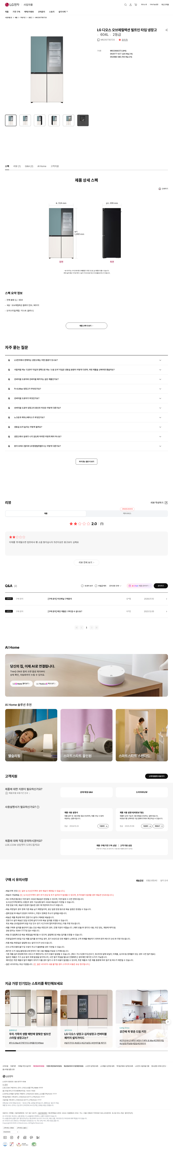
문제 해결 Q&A (86, 792)
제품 (7, 12)
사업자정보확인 (42, 1113)
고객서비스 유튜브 (8, 1128)
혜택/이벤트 (29, 12)
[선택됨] (10, 120)
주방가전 (22, 17)
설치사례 (62, 12)
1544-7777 (52, 1094)
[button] (125, 4)
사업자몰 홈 (8, 17)
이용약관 (13, 1066)
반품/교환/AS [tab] (151, 880)
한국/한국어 (6, 1132)
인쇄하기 (165, 189)
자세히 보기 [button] (38, 807)
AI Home (41, 166)
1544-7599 (30, 1091)
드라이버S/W (141, 792)
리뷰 (17, 166)
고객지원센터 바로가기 (156, 776)
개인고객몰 (165, 5)
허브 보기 (51, 684)
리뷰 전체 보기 (85, 562)
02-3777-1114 (20, 1082)
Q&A (29, 166)
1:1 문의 (5, 1085)
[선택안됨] (25, 120)
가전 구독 (16, 12)
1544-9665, (34, 1094)
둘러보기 (26, 684)
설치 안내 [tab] (164, 880)
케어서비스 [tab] (127, 513)
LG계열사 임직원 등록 (107, 1066)
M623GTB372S (108, 40)
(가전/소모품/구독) (32, 1088)
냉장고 (30, 17)
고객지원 (55, 166)
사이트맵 (5, 1066)
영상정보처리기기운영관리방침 (73, 1066)
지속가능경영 (154, 4)
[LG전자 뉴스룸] (24, 1137)
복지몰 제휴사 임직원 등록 (125, 1066)
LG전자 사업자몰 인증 (142, 1066)
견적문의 (41, 12)
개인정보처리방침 (38, 1066)
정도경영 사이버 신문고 (158, 1066)
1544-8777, (27, 1097)
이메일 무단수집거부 (24, 1066)
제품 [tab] (45, 513)
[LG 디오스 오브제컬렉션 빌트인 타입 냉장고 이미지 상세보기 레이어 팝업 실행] (47, 70)
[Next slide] (167, 1021)
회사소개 (144, 4)
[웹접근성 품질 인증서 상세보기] (34, 1144)
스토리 (51, 12)
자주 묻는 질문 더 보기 (86, 462)
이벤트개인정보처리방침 (54, 1066)
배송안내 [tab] (139, 880)
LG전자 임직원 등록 (91, 1066)
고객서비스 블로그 (22, 1128)
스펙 (7, 166)
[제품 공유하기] (166, 29)
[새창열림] (5, 1137)
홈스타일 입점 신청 (8, 1069)
